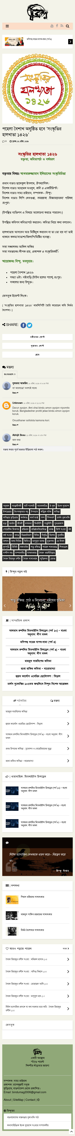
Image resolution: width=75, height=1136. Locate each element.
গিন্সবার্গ (50, 517)
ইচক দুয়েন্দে (63, 505)
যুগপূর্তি (6, 547)
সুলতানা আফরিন (20, 383)
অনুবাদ (6, 505)
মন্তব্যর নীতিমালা (26, 449)
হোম (37, 354)
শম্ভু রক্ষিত (35, 547)
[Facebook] (57, 26)
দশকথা (28, 523)
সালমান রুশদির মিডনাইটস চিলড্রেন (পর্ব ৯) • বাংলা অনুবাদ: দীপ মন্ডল (38, 651)
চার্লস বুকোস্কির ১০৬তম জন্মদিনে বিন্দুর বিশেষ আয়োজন (38, 684)
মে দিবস (60, 541)
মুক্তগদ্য (50, 541)
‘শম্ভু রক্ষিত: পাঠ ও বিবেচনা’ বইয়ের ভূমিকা (37, 600)
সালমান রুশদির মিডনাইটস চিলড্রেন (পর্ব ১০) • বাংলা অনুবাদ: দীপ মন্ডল (38, 632)
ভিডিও (27, 541)
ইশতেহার (7, 511)
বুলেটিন (60, 535)
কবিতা (57, 511)
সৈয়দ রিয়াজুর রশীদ (12, 558)
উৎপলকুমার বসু (21, 511)
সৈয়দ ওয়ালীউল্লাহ (47, 552)
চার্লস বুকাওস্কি (63, 517)
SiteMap (18, 1100)
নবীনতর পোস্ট (37, 337)
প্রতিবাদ (25, 529)
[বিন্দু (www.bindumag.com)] (37, 1054)
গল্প (43, 517)
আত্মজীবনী (16, 505)
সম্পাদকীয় (20, 552)
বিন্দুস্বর (10, 1111)
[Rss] (62, 26)
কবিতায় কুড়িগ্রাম (10, 517)
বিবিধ (36, 535)
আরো (65, 948)
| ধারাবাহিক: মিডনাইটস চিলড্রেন (27, 777)
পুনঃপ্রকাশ (58, 523)
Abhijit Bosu (18, 435)
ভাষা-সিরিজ (16, 541)
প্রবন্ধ (51, 529)
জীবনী (19, 523)
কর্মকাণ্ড (24, 517)
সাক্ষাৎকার (31, 552)
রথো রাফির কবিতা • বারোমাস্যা (38, 669)
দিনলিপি (38, 523)
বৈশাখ (6, 541)
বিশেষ (52, 535)
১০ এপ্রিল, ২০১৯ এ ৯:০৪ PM (38, 383)
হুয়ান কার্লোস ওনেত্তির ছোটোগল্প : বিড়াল (38, 676)
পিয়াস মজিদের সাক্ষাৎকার (32, 897)
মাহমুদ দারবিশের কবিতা (38, 661)
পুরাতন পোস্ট (37, 346)
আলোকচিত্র (42, 505)
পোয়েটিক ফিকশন (11, 529)
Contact (30, 1100)
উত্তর (14, 393)
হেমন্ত (52, 558)
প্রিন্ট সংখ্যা (61, 529)
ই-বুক (52, 505)
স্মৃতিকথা (44, 558)
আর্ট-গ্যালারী (29, 505)
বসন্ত (16, 535)
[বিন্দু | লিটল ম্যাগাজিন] (37, 20)
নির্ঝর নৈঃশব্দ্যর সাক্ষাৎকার (32, 930)
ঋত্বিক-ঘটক (46, 511)
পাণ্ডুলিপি (48, 523)
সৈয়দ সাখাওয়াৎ (30, 558)
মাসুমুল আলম (38, 541)
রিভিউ (14, 547)
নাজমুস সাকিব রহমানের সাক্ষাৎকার (36, 914)
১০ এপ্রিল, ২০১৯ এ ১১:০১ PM (34, 403)
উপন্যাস (34, 511)
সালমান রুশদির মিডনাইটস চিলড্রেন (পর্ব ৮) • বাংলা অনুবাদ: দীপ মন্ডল (43, 824)
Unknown (17, 403)
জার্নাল (12, 523)
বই (69, 529)
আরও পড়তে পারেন (20, 949)
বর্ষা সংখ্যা (7, 535)
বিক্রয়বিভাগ (26, 535)
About (7, 1100)
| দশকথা (14, 886)
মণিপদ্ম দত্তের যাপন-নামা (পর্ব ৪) (39, 39)
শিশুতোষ (63, 547)
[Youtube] (51, 26)
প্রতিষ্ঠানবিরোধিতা (38, 529)
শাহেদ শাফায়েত (50, 547)
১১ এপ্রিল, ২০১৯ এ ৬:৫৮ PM (36, 435)
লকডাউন (24, 547)
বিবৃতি (44, 535)
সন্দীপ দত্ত (8, 552)
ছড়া (5, 523)
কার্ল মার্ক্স (34, 517)
